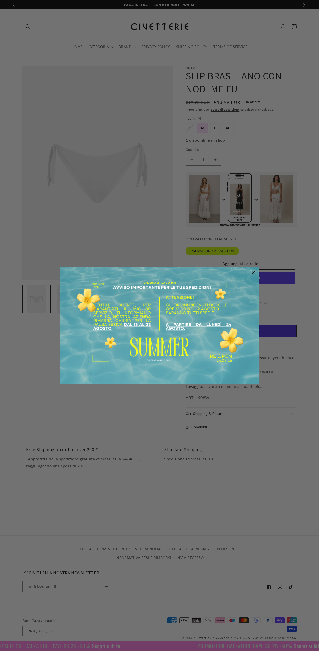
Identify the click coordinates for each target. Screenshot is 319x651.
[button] (253, 273)
